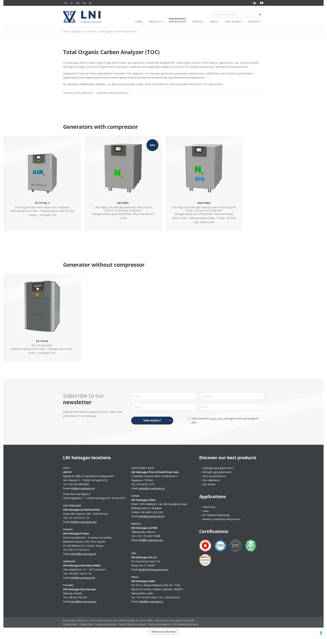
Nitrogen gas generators (217, 472)
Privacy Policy (215, 418)
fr (84, 3)
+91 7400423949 (169, 597)
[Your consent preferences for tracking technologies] (321, 633)
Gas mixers (209, 484)
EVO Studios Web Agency (186, 624)
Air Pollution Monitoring (215, 515)
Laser (205, 511)
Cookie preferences (106, 624)
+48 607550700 (77, 597)
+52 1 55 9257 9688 (148, 536)
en (65, 3)
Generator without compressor (113, 92)
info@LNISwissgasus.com (153, 569)
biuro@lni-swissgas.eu (83, 601)
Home (66, 31)
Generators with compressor (78, 92)
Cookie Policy (86, 624)
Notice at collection (164, 631)
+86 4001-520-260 (151, 512)
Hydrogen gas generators (217, 468)
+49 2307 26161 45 (79, 573)
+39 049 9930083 (78, 484)
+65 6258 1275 (145, 484)
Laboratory (91, 31)
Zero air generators (213, 476)
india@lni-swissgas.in (150, 601)
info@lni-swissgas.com (83, 521)
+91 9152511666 (146, 597)
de (77, 3)
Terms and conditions (160, 624)
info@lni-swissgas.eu (82, 488)
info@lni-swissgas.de (82, 577)
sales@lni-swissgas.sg (151, 488)
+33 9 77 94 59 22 (79, 549)
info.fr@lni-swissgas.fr (83, 553)
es (90, 3)
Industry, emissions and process (221, 519)
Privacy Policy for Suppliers (132, 624)
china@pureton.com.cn (151, 516)
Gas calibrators (211, 480)
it (72, 3)
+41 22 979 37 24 (78, 517)
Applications (77, 31)
